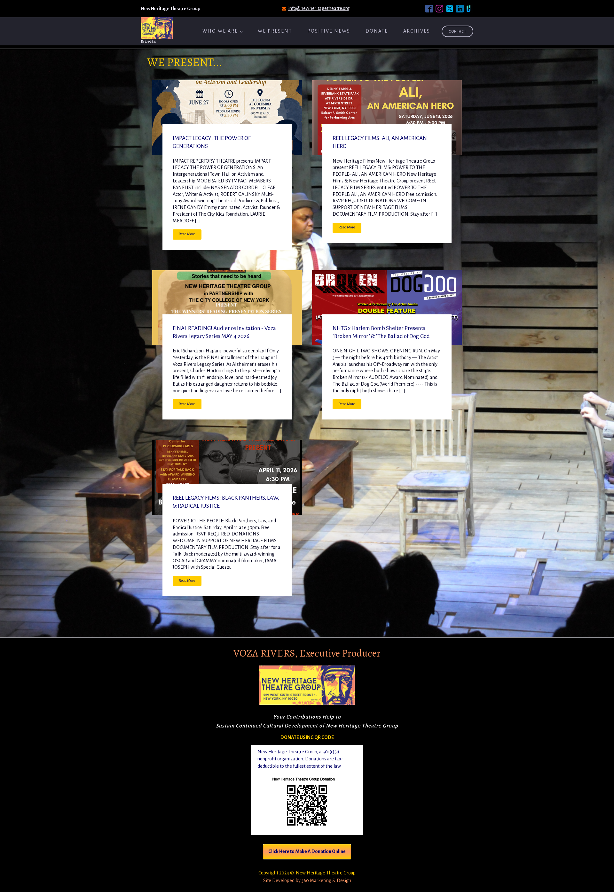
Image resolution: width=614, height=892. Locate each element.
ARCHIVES (416, 31)
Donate (377, 31)
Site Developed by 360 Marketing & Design (307, 880)
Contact (457, 31)
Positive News (328, 31)
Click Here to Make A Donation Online (307, 851)
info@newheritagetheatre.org (319, 8)
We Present (275, 31)
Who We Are (220, 31)
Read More (187, 234)
